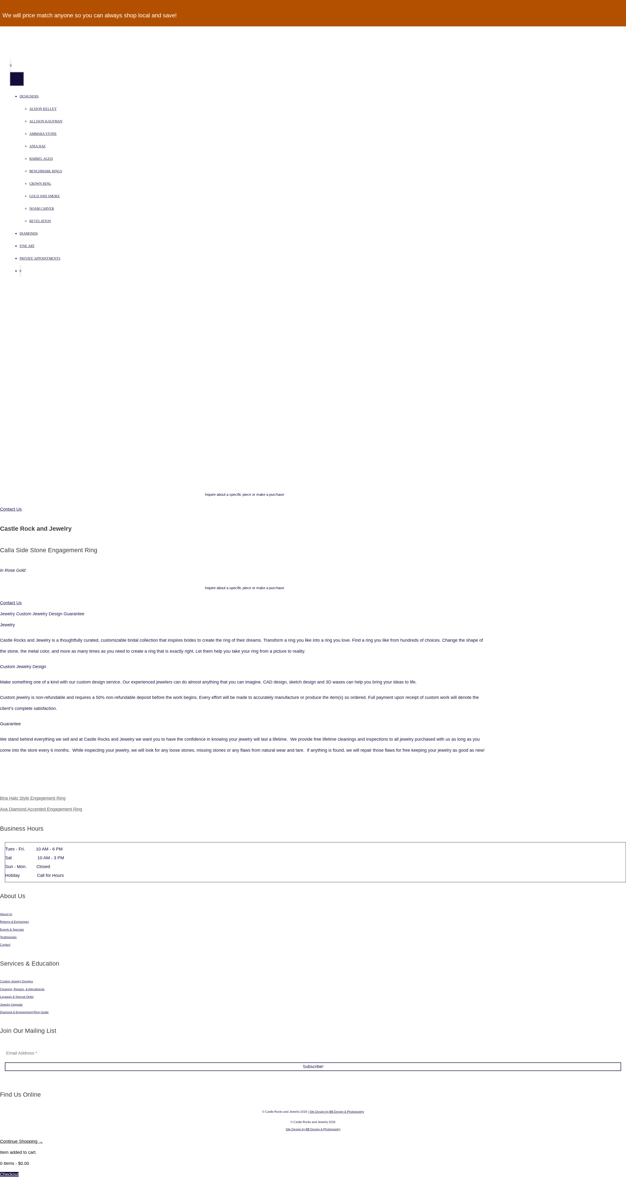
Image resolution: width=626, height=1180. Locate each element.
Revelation (40, 221)
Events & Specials (12, 929)
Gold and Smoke (44, 196)
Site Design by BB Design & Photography (336, 1112)
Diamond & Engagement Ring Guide (24, 1012)
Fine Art (27, 246)
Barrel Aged (41, 159)
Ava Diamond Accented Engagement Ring (41, 809)
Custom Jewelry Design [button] (40, 613)
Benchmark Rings (45, 171)
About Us (6, 914)
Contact (5, 945)
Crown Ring (40, 184)
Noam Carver (41, 208)
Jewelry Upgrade (11, 1004)
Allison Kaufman (45, 121)
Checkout (9, 1174)
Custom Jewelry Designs (16, 981)
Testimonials (8, 937)
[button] (244, 624)
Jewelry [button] (8, 613)
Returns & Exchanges (14, 922)
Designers (29, 96)
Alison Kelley (43, 109)
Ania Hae (37, 146)
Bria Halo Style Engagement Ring (33, 798)
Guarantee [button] (74, 613)
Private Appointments (40, 258)
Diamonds (29, 233)
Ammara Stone (43, 134)
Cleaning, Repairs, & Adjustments (22, 989)
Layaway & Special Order (17, 997)
